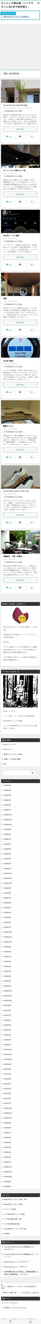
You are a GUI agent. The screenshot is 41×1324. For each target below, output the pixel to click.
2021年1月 (7, 1103)
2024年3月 (7, 917)
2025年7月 (7, 839)
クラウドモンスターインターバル (16, 491)
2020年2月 (7, 1157)
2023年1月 (7, 986)
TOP (19, 1287)
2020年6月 (7, 1137)
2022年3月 (7, 1035)
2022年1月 (7, 1044)
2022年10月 (8, 1000)
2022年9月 (7, 1005)
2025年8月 (7, 834)
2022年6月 (7, 1020)
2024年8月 (7, 893)
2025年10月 (8, 824)
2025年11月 (8, 820)
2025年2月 (7, 863)
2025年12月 (8, 815)
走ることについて (10, 744)
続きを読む (20, 129)
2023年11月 (8, 937)
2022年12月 (8, 991)
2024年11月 (8, 878)
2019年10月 (8, 1176)
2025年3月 (7, 859)
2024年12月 (8, 873)
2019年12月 (8, 1167)
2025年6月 (7, 844)
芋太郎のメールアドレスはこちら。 (16, 1308)
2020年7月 (7, 1133)
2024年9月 (7, 888)
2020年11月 (8, 1113)
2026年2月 (7, 805)
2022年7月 (7, 1015)
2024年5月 (7, 907)
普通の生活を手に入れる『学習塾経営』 (16, 16)
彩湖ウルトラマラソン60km (13, 754)
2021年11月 (8, 1054)
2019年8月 (7, 1186)
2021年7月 (7, 1074)
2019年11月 (8, 1172)
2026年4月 (7, 795)
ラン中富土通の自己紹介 (12, 1224)
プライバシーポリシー (11, 1303)
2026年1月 (7, 810)
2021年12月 (8, 1049)
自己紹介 (7, 1233)
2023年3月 (7, 976)
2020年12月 (8, 1108)
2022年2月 (7, 1040)
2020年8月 (7, 1128)
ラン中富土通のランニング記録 (13, 111)
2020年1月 (7, 1162)
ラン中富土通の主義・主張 (13, 1219)
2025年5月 (7, 849)
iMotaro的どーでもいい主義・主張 (15, 1199)
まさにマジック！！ (10, 1261)
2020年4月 (7, 1147)
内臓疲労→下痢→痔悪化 (12, 556)
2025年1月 (7, 868)
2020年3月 (7, 1152)
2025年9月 (7, 829)
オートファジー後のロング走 (14, 170)
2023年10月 (8, 942)
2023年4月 (7, 971)
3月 (5, 764)
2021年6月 (7, 1079)
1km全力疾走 (8, 361)
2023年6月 (7, 961)
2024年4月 (7, 912)
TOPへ (31, 1322)
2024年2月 (7, 922)
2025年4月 (7, 854)
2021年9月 (7, 1064)
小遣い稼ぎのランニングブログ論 (15, 1229)
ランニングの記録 (10, 1209)
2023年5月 (7, 966)
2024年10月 (8, 883)
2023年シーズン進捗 (11, 235)
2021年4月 (7, 1089)
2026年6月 (7, 785)
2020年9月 (7, 1123)
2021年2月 (7, 1098)
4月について (8, 749)
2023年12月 (8, 932)
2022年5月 (7, 1025)
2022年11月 (8, 996)
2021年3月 (7, 1093)
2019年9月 (7, 1181)
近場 (5, 298)
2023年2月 (7, 981)
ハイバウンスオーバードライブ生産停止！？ (18, 1246)
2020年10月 (8, 1118)
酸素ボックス (8, 426)
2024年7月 (7, 898)
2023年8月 (7, 952)
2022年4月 (7, 1030)
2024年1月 (7, 927)
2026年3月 (7, 800)
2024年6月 (7, 903)
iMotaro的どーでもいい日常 (13, 1204)
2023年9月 (7, 947)
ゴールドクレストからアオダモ (15, 105)
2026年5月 (7, 790)
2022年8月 (7, 1010)
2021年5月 (7, 1084)
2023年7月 (7, 956)
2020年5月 (7, 1142)
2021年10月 (8, 1059)
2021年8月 (7, 1069)
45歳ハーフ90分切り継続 (12, 759)
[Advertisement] (20, 46)
